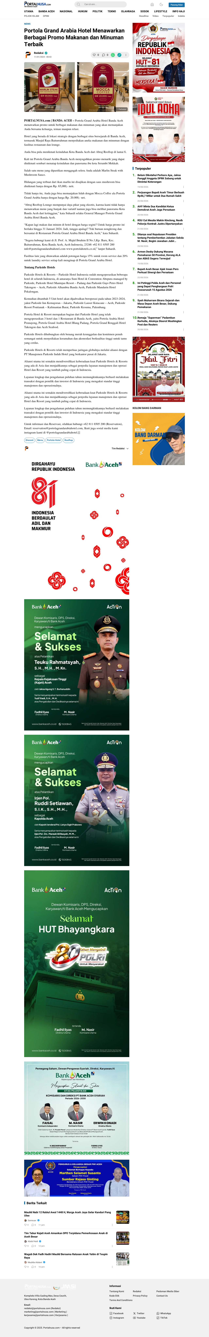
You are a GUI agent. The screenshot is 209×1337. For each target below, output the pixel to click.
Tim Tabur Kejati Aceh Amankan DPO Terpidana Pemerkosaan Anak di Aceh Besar (66, 1235)
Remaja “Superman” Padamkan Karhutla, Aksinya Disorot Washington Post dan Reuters (159, 321)
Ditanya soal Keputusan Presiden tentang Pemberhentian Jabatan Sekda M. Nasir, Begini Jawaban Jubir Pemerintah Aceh (160, 238)
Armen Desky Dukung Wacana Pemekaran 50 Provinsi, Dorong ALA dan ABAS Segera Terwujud (158, 255)
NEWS (27, 24)
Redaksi (38, 53)
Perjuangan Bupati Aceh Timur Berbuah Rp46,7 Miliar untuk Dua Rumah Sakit (160, 194)
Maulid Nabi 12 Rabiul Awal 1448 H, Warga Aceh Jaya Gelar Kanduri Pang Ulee (67, 1214)
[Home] (152, 4)
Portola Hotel (54, 440)
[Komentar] (103, 55)
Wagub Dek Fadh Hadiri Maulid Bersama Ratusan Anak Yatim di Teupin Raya (66, 1256)
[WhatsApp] (113, 55)
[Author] (28, 55)
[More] (126, 55)
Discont (29, 440)
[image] (122, 1217)
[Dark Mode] (161, 4)
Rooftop (68, 440)
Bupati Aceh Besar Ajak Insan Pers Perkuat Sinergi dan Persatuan (157, 271)
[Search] (78, 4)
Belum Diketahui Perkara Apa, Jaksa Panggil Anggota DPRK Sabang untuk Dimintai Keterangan (159, 179)
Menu (40, 440)
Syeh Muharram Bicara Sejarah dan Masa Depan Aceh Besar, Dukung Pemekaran (158, 304)
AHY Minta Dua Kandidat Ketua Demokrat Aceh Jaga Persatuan (156, 208)
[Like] (94, 55)
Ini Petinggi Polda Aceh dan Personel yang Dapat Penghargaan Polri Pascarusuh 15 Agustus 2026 (159, 286)
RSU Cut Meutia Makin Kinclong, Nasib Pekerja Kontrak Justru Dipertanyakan (160, 222)
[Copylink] (119, 55)
